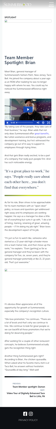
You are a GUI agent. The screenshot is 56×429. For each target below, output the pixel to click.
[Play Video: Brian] (28, 109)
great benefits (42, 133)
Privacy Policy (28, 420)
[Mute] (37, 122)
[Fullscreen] (48, 122)
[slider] (25, 122)
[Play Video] (7, 122)
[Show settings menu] (43, 122)
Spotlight (10, 17)
